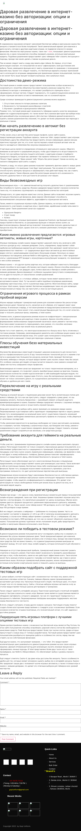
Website (3, 726)
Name (3, 709)
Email (3, 717)
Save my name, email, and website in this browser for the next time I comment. (33, 734)
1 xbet (49, 51)
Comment (4, 682)
